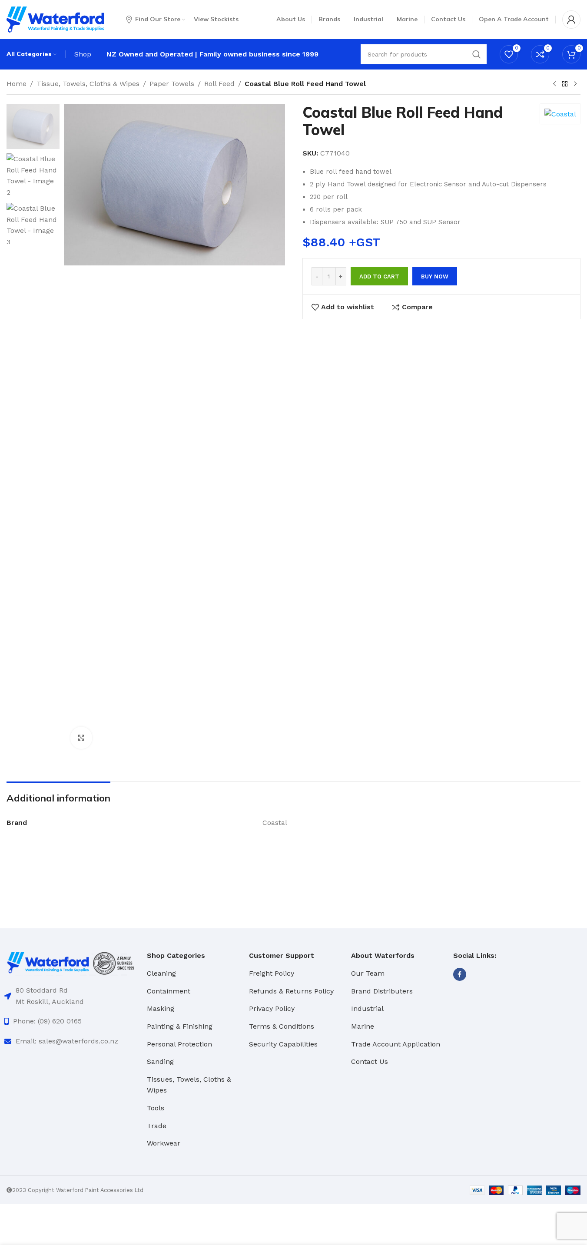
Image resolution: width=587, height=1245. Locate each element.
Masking (160, 1008)
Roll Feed (219, 83)
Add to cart (379, 276)
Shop (82, 54)
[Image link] (71, 962)
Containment (168, 991)
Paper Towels (171, 83)
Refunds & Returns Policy (291, 991)
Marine (362, 1026)
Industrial (367, 1008)
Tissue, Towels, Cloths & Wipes (87, 83)
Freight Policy (271, 973)
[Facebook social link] (459, 974)
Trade (156, 1126)
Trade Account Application (395, 1044)
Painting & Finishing (179, 1026)
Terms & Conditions (281, 1026)
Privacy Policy (272, 1008)
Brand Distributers (382, 991)
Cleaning (161, 973)
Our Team (368, 973)
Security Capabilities (283, 1044)
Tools (155, 1108)
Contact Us (369, 1061)
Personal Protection (179, 1044)
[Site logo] (55, 19)
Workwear (163, 1143)
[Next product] (575, 84)
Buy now (434, 276)
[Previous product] (554, 84)
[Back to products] (565, 84)
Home (17, 83)
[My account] (571, 19)
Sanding (160, 1061)
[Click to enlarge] (81, 737)
